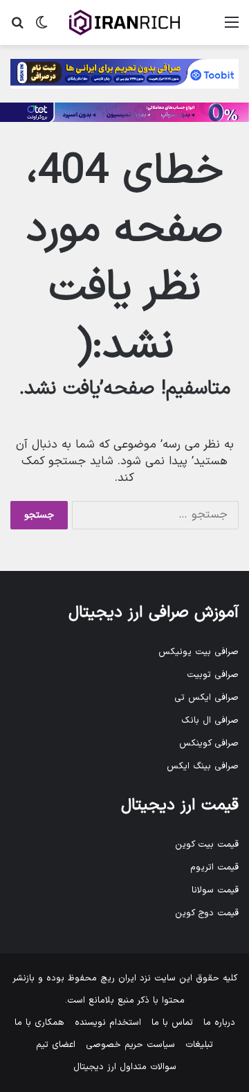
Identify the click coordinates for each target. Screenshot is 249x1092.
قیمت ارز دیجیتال (180, 805)
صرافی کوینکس (209, 743)
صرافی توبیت (213, 675)
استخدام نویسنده (108, 1023)
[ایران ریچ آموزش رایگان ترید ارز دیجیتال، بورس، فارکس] (124, 22)
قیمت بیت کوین (207, 845)
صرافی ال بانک (210, 721)
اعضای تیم (55, 1045)
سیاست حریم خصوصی (130, 1045)
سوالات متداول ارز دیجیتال (124, 1067)
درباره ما (219, 1023)
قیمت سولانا (215, 890)
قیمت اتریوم (214, 867)
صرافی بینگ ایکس (203, 766)
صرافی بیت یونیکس (198, 652)
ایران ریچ (118, 978)
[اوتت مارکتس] (124, 112)
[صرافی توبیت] (124, 73)
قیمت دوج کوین (207, 913)
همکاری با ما (39, 1023)
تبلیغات (199, 1045)
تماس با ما (172, 1023)
